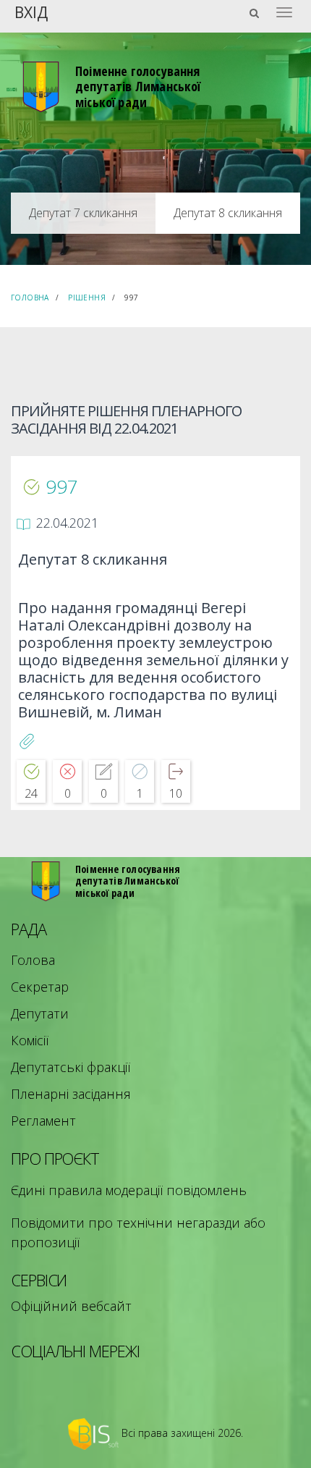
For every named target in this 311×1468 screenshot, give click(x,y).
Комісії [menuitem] (29, 1040)
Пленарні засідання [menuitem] (71, 1093)
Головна (30, 297)
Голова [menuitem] (33, 960)
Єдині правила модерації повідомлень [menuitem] (129, 1190)
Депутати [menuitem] (40, 1013)
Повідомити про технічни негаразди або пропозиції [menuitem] (138, 1232)
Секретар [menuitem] (40, 986)
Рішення (87, 297)
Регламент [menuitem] (43, 1120)
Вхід (31, 11)
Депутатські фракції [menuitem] (70, 1067)
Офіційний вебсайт (71, 1306)
